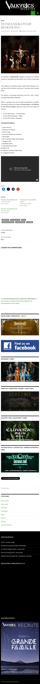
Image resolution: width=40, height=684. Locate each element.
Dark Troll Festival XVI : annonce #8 (12, 552)
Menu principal (37, 13)
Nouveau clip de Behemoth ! (9, 199)
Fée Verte (15, 31)
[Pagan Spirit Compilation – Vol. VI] (20, 327)
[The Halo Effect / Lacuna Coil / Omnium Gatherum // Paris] (20, 462)
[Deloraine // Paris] (20, 371)
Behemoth (6, 219)
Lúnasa (7, 231)
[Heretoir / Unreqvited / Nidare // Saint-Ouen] (20, 401)
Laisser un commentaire (28, 31)
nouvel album (20, 222)
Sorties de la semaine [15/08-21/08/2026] (13, 545)
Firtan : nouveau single (8, 542)
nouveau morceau (8, 222)
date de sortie (15, 219)
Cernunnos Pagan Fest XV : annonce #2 (13, 549)
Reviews (3, 521)
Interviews (4, 507)
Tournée (29, 222)
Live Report (4, 511)
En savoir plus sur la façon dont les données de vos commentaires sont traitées (19, 301)
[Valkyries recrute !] (20, 648)
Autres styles (5, 501)
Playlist (3, 518)
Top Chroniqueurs (6, 525)
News (2, 20)
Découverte (4, 504)
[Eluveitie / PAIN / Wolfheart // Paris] (20, 430)
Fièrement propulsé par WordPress (10, 681)
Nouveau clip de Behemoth (9, 209)
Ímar (6, 238)
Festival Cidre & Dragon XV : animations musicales (16, 556)
